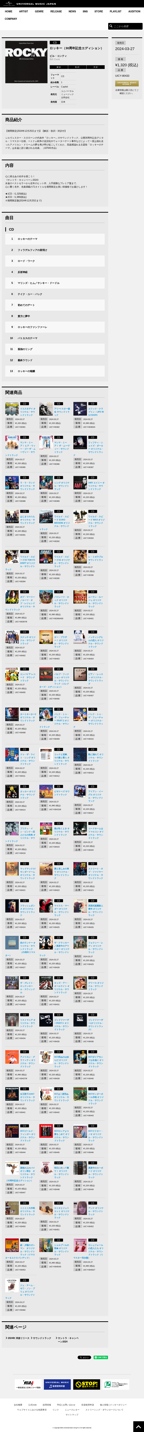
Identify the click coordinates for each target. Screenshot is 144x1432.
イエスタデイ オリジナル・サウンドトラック (27, 411)
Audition (134, 11)
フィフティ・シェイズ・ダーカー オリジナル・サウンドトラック (88, 448)
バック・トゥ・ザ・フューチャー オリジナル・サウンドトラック (88, 720)
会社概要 (18, 1405)
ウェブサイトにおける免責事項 (32, 1410)
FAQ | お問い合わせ (66, 1405)
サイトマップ (72, 1415)
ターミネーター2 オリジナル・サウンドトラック (28, 717)
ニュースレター (72, 1410)
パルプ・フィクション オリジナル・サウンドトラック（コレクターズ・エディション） (54, 680)
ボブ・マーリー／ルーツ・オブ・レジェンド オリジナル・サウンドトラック (20, 603)
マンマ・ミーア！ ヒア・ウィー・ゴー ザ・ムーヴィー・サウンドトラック (20, 448)
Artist (23, 11)
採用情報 (47, 1405)
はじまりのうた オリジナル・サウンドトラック (27, 519)
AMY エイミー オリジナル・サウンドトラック (96, 486)
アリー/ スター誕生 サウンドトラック (62, 411)
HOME (8, 11)
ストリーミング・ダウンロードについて (104, 1410)
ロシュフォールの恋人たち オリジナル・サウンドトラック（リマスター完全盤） (88, 1251)
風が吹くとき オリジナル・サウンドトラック (62, 831)
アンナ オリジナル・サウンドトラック (96, 1211)
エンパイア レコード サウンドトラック (27, 677)
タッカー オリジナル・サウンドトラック (27, 794)
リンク (56, 1410)
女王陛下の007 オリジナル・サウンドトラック (27, 1097)
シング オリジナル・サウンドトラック (62, 486)
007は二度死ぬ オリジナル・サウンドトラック (61, 1097)
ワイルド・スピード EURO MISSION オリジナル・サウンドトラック (54, 523)
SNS (85, 11)
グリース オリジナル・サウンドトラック (96, 986)
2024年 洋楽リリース (19, 1338)
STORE (98, 11)
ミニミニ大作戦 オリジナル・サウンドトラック (27, 1211)
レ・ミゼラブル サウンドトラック (95, 560)
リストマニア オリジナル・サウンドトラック (27, 1023)
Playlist (116, 11)
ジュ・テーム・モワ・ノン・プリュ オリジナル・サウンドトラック (20, 1291)
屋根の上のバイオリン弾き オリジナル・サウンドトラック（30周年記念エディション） (20, 1174)
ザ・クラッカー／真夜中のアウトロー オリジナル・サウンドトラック (54, 949)
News (72, 11)
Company (11, 18)
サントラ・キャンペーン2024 (68, 1340)
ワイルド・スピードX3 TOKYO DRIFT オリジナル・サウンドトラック (20, 563)
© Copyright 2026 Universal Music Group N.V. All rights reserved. (72, 1428)
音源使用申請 (87, 1405)
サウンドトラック (42, 1338)
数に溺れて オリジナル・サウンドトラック (96, 757)
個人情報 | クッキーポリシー (113, 1405)
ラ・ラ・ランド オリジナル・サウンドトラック (27, 486)
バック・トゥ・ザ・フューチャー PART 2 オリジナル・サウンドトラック (54, 720)
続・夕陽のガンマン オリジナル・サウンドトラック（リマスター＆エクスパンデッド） (20, 1251)
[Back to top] (138, 1426)
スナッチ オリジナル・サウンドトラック (27, 640)
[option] (26, 62)
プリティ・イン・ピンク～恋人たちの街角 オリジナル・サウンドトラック (20, 834)
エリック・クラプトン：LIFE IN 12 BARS (96, 411)
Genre (39, 11)
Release (56, 11)
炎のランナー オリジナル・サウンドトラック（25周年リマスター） (20, 949)
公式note (32, 1405)
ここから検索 (110, 25)
